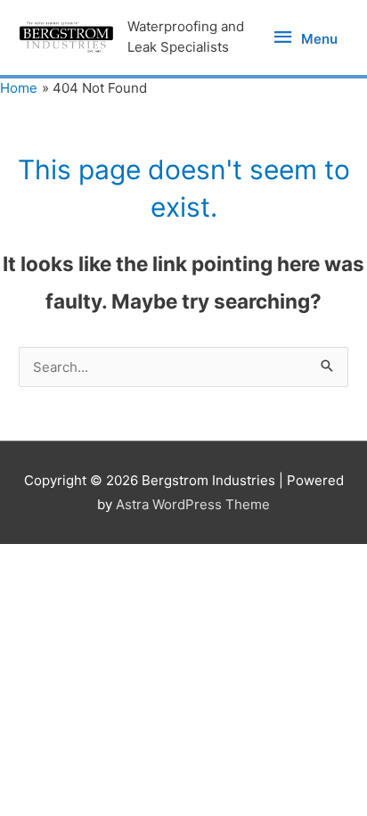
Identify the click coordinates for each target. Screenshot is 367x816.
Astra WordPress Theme (193, 504)
